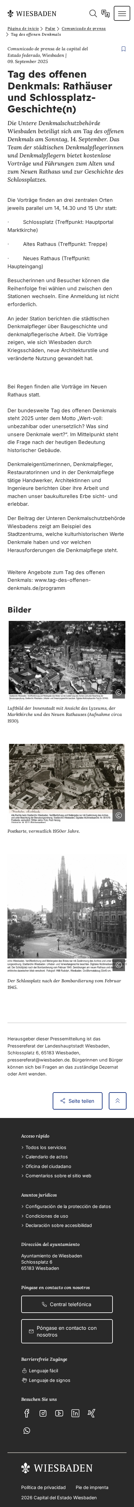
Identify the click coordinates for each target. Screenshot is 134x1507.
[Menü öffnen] (122, 13)
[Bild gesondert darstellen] (101, 691)
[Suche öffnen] (93, 13)
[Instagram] (43, 1413)
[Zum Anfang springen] (118, 1101)
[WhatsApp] (26, 1430)
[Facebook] (26, 1413)
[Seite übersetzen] (105, 13)
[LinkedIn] (75, 1413)
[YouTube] (59, 1413)
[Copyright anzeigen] (117, 691)
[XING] (91, 1413)
